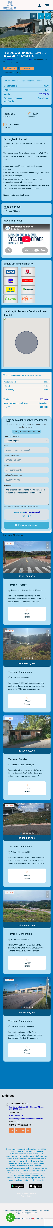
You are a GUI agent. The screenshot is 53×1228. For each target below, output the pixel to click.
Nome (6, 445)
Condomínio (15, 60)
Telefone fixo (13, 475)
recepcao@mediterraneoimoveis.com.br (26, 1119)
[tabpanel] (26, 29)
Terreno (6, 60)
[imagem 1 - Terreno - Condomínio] (27, 644)
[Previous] (7, 557)
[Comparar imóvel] (47, 547)
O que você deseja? (11, 436)
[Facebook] (17, 1130)
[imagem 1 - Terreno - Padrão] (27, 557)
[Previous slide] (4, 30)
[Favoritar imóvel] (47, 544)
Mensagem (8, 485)
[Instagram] (11, 1130)
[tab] (33, 16)
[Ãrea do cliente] (39, 6)
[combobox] (26, 440)
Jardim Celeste (28, 60)
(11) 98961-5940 (16, 1115)
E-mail (6, 465)
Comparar (28, 68)
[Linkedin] (28, 1130)
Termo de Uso (26, 1196)
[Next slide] (49, 30)
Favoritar (11, 68)
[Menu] (47, 6)
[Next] (46, 557)
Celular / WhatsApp (11, 455)
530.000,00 (44, 94)
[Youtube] (22, 1130)
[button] (48, 544)
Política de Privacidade (26, 1193)
